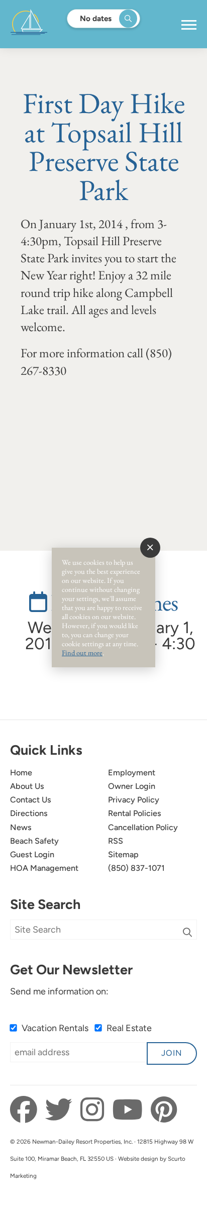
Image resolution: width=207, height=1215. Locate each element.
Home (21, 772)
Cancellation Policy (143, 827)
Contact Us (30, 799)
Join (171, 1053)
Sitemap (123, 854)
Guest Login (32, 854)
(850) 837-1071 (136, 868)
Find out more (82, 652)
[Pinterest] (164, 1110)
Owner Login (131, 786)
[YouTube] (130, 1110)
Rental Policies (134, 813)
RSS (115, 841)
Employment (131, 772)
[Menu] (188, 25)
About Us (27, 786)
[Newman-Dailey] (61, 24)
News (21, 827)
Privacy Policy (133, 799)
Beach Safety (34, 841)
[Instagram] (95, 1110)
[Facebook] (26, 1110)
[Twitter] (61, 1110)
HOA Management (44, 868)
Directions (29, 813)
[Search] (187, 932)
